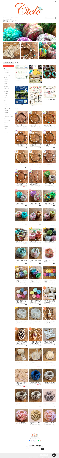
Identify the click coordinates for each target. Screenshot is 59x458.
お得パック (6, 97)
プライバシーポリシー (8, 114)
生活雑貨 (6, 83)
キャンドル (6, 79)
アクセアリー (6, 70)
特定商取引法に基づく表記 (9, 116)
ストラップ (6, 81)
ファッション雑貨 (7, 75)
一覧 (55, 62)
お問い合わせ (7, 112)
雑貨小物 (5, 77)
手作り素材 (6, 91)
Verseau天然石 (7, 72)
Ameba (6, 128)
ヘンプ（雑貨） (7, 88)
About (6, 104)
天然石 (5, 100)
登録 (42, 448)
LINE (6, 130)
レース (6, 95)
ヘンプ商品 (6, 86)
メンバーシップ (7, 108)
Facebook (6, 122)
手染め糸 (6, 93)
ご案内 (6, 106)
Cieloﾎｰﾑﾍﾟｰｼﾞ (7, 120)
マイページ (6, 110)
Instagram (6, 126)
